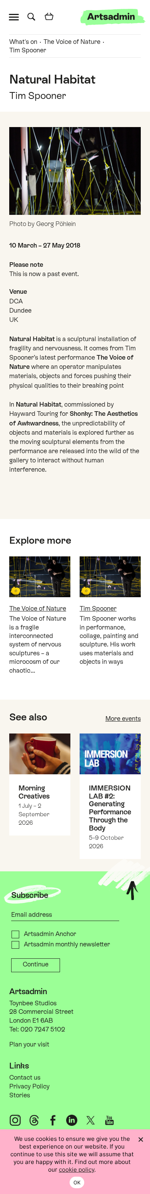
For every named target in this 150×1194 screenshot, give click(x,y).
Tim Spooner (27, 50)
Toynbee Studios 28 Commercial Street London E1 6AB (41, 1012)
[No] (140, 1139)
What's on (23, 41)
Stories (19, 1095)
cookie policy (76, 1169)
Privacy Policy (29, 1086)
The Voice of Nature (71, 41)
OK (77, 1182)
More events (123, 718)
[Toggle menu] (15, 16)
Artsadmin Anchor (50, 934)
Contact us (24, 1077)
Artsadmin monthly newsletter (67, 944)
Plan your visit (29, 1044)
